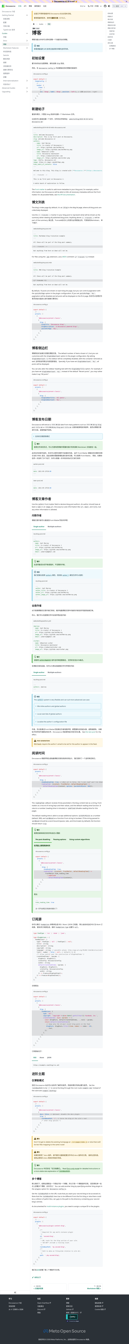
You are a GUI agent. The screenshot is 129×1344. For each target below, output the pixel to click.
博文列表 (110, 19)
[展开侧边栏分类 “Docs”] (27, 40)
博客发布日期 (111, 25)
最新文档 (55, 18)
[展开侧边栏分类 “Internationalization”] (27, 80)
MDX (64, 257)
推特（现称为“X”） (73, 1313)
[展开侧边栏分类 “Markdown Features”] (27, 48)
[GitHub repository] (105, 6)
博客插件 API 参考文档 (45, 49)
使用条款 (98, 1306)
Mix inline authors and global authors (51, 706)
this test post (90, 732)
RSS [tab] (34, 1057)
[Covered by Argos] (73, 1321)
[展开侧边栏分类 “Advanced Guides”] (27, 88)
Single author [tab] (38, 526)
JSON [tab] (49, 1057)
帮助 (39, 1313)
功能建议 (40, 1306)
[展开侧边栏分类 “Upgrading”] (27, 91)
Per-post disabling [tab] (43, 839)
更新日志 (69, 1306)
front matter (40, 189)
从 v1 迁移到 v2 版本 (16, 1309)
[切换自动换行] (96, 132)
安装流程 (12, 1306)
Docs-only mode (73, 1168)
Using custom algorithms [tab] (79, 839)
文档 (19, 6)
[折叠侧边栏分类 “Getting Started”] (27, 15)
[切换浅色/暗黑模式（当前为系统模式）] (109, 6)
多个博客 (111, 49)
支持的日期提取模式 (42, 436)
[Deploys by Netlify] (72, 1319)
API (25, 6)
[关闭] (126, 1)
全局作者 (111, 34)
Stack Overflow (43, 1303)
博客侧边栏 (111, 22)
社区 (44, 6)
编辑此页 (37, 1277)
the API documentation (66, 195)
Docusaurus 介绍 (15, 1303)
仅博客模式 (112, 46)
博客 (30, 6)
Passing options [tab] (59, 839)
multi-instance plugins (55, 1206)
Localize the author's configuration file (52, 722)
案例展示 (37, 6)
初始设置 (110, 13)
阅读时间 (110, 37)
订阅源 (110, 40)
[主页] (34, 24)
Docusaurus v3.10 (61, 1)
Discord (40, 1309)
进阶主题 (110, 43)
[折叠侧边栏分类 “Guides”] (27, 33)
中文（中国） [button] (95, 6)
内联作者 (111, 31)
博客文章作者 (111, 28)
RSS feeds (37, 744)
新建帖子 (110, 16)
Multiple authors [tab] (54, 526)
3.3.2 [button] (82, 6)
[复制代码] (100, 79)
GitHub (69, 1309)
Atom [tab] (42, 1057)
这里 (38, 1270)
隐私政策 (98, 1303)
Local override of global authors (49, 714)
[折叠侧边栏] (15, 1292)
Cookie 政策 (99, 1309)
